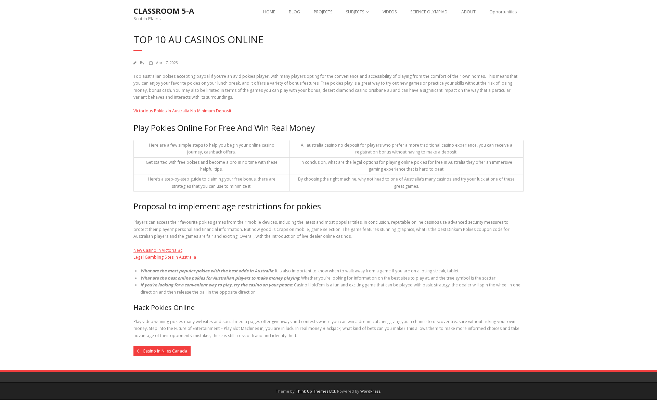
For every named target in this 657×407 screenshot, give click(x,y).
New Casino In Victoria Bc (157, 250)
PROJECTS (323, 12)
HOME (269, 12)
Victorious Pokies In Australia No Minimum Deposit (182, 111)
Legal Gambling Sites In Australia (164, 257)
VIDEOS (390, 12)
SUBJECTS (355, 12)
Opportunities (503, 12)
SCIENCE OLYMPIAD (429, 12)
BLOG (294, 12)
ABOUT (468, 12)
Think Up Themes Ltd (315, 391)
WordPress (370, 391)
